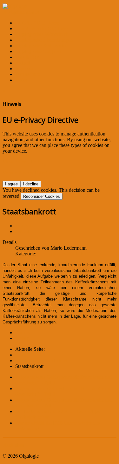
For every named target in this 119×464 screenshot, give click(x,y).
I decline (30, 184)
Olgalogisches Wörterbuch (42, 34)
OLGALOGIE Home (37, 22)
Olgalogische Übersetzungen (44, 40)
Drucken (24, 225)
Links (21, 80)
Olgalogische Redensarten (41, 45)
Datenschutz (27, 74)
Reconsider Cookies (41, 196)
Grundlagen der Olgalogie (41, 28)
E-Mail (22, 231)
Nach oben (13, 445)
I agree (11, 184)
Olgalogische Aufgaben (39, 51)
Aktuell (22, 63)
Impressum (26, 68)
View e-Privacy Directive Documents (40, 172)
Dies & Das (27, 57)
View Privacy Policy (23, 161)
